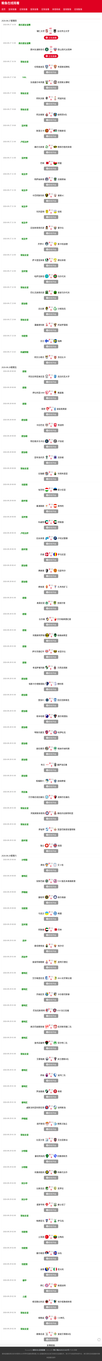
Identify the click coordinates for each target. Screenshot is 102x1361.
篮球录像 (34, 9)
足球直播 (23, 9)
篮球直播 (12, 9)
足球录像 (45, 9)
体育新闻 (56, 9)
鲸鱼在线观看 (10, 3)
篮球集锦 (67, 9)
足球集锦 (78, 9)
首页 (3, 9)
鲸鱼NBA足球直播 (39, 1350)
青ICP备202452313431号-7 (61, 1350)
